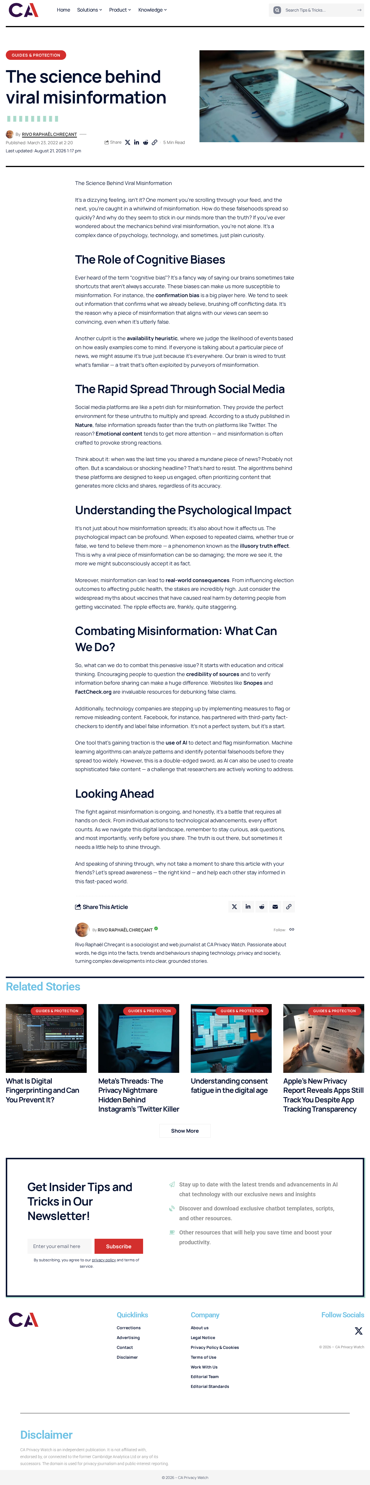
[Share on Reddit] (145, 142)
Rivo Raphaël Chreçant (49, 134)
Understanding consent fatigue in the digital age (229, 1085)
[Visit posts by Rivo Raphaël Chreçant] (10, 134)
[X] (358, 1331)
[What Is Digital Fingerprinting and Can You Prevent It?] (46, 1038)
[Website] (292, 929)
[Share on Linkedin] (136, 142)
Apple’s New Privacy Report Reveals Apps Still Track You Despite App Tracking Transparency (323, 1095)
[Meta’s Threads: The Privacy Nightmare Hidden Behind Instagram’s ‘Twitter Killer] (138, 1038)
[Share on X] (127, 142)
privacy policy (104, 1259)
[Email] (275, 906)
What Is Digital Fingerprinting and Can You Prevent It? (42, 1090)
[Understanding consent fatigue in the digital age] (231, 1038)
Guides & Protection (36, 55)
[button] (154, 142)
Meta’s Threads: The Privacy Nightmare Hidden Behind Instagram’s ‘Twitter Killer (138, 1095)
